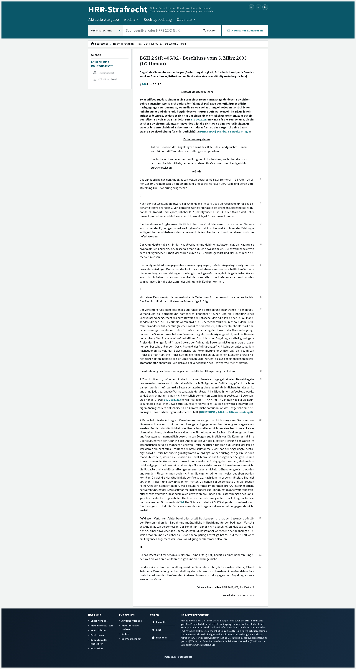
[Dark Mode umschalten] (251, 7)
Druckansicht (105, 73)
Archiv (125, 634)
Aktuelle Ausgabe (103, 19)
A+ (265, 7)
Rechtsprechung (158, 19)
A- (258, 7)
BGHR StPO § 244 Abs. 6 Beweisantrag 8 (224, 132)
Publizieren (97, 635)
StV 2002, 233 (199, 120)
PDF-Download (106, 79)
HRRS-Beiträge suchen (130, 627)
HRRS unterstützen (101, 626)
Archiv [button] (130, 19)
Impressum (170, 657)
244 (144, 84)
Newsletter (229, 631)
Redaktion (96, 648)
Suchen (96, 55)
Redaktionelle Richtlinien (98, 642)
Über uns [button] (184, 19)
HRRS (199, 631)
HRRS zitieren (98, 630)
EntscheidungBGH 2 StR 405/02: (102, 64)
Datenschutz (185, 657)
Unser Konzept (99, 621)
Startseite (101, 44)
